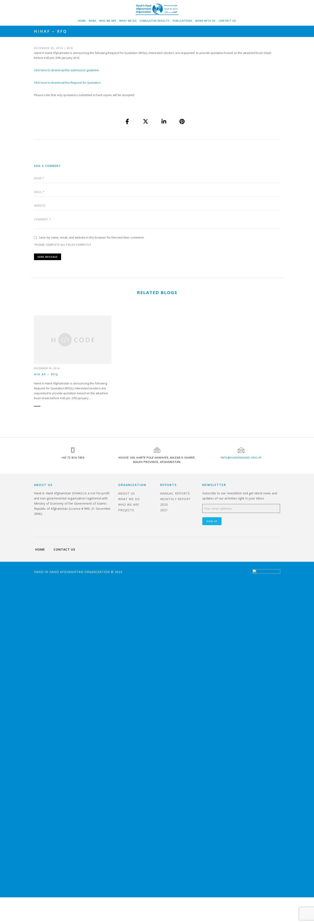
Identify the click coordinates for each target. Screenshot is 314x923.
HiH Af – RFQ (46, 374)
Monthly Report (175, 499)
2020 (164, 504)
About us (126, 493)
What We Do (128, 20)
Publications (182, 20)
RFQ (70, 48)
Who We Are (107, 20)
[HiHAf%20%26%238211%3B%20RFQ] (127, 121)
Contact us (227, 20)
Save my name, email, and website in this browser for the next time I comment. (91, 237)
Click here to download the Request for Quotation (67, 82)
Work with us (205, 20)
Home (82, 20)
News (92, 20)
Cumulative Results (155, 20)
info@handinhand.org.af (241, 457)
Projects (126, 510)
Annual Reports (175, 493)
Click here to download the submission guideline (66, 70)
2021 (164, 510)
